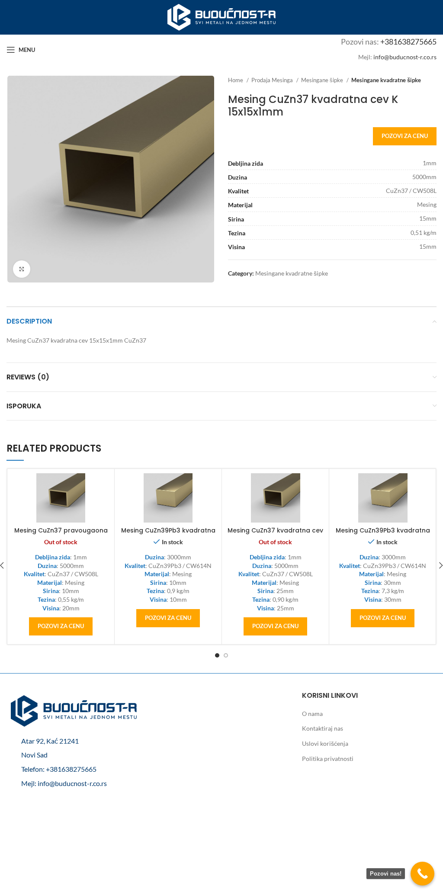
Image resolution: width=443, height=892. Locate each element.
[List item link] (74, 769)
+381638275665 (408, 41)
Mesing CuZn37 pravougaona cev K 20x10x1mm (61, 534)
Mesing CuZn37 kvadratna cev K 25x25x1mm (275, 534)
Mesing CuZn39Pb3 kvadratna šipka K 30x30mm (383, 534)
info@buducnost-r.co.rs (405, 57)
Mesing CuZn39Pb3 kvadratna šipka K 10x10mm (168, 534)
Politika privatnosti (327, 758)
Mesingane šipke (322, 80)
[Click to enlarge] (21, 269)
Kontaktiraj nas (322, 728)
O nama (312, 713)
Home (236, 80)
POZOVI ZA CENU (405, 135)
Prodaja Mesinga (272, 80)
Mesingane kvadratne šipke (386, 80)
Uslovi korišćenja (325, 743)
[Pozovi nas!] (422, 874)
